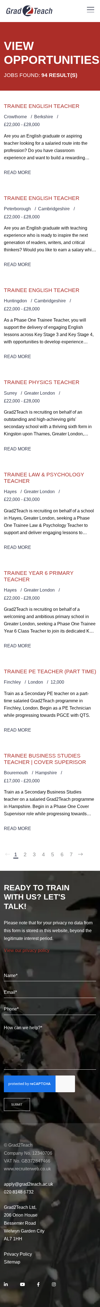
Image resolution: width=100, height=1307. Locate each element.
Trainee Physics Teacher (41, 382)
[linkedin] (6, 1285)
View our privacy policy (26, 950)
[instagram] (54, 1285)
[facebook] (38, 1285)
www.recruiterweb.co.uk (27, 1168)
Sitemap (12, 1262)
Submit (16, 1104)
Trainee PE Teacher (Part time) (50, 671)
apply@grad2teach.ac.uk (28, 1184)
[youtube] (22, 1285)
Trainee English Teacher (41, 106)
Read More (17, 172)
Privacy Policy (18, 1254)
